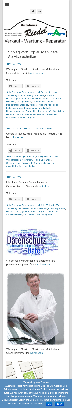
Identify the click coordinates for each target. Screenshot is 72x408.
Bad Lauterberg (25, 95)
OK (49, 404)
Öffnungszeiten (13, 163)
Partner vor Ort (45, 111)
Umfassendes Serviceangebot (20, 117)
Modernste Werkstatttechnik (37, 108)
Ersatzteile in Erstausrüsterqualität (40, 98)
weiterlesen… (37, 73)
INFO (59, 404)
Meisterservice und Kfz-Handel (44, 105)
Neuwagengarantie (15, 111)
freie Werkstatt (47, 205)
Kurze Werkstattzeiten (42, 102)
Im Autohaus (15, 92)
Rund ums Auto (29, 92)
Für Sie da (30, 157)
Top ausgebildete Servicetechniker (40, 114)
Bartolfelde (39, 95)
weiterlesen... (44, 264)
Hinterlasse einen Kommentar (40, 128)
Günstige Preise (23, 102)
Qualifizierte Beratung (32, 163)
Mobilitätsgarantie (14, 108)
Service (19, 114)
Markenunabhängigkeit (17, 105)
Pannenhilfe (31, 111)
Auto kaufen (46, 92)
